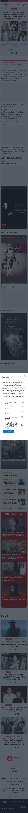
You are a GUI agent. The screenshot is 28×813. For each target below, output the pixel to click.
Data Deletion (5, 436)
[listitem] (14, 403)
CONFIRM (8, 431)
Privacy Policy (22, 436)
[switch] (22, 406)
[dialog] (14, 406)
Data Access (14, 436)
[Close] (25, 376)
